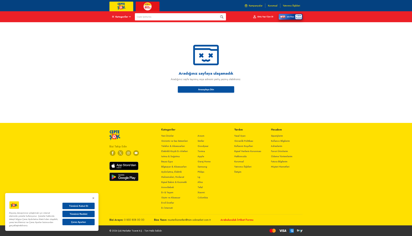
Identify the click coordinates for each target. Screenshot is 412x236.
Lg (199, 177)
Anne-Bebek (167, 187)
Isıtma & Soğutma (170, 156)
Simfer (201, 141)
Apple (201, 156)
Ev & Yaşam (167, 192)
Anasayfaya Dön (206, 89)
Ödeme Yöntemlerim (281, 156)
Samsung (202, 166)
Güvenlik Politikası (243, 141)
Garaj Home (204, 161)
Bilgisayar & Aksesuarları (174, 166)
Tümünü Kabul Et (78, 206)
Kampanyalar (255, 5)
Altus (200, 182)
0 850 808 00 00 (134, 220)
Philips (201, 171)
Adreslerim (276, 146)
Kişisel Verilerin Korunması (247, 151)
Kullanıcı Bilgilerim (280, 141)
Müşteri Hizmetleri (280, 166)
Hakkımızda (240, 156)
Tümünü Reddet (78, 214)
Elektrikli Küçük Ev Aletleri (174, 151)
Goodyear (203, 146)
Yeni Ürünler (167, 135)
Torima (201, 151)
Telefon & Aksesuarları (173, 146)
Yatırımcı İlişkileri (242, 166)
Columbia (203, 197)
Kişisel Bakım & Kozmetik (174, 182)
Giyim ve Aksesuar (170, 197)
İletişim (237, 171)
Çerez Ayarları (78, 222)
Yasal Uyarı (240, 135)
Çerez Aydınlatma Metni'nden (35, 219)
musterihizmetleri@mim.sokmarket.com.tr (189, 220)
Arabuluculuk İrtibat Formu (236, 220)
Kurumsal (239, 161)
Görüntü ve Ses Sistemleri (174, 141)
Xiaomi (201, 192)
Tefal (200, 187)
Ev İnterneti (167, 207)
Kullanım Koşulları (243, 146)
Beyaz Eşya (167, 161)
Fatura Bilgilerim (279, 161)
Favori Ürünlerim (279, 151)
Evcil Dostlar (167, 202)
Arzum (201, 135)
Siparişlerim (277, 135)
